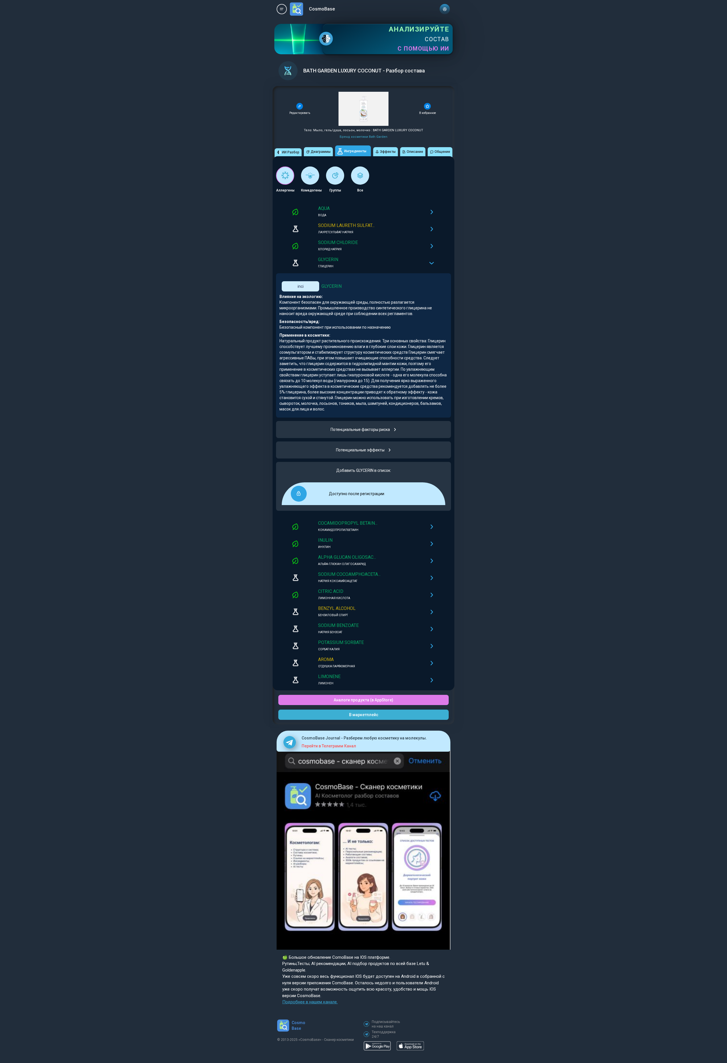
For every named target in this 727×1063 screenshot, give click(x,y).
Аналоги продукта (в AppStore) (363, 700)
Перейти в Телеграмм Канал (329, 746)
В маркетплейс (363, 714)
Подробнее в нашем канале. (310, 1001)
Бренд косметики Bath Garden (363, 137)
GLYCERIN (331, 286)
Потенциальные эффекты (360, 450)
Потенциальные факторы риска (360, 429)
